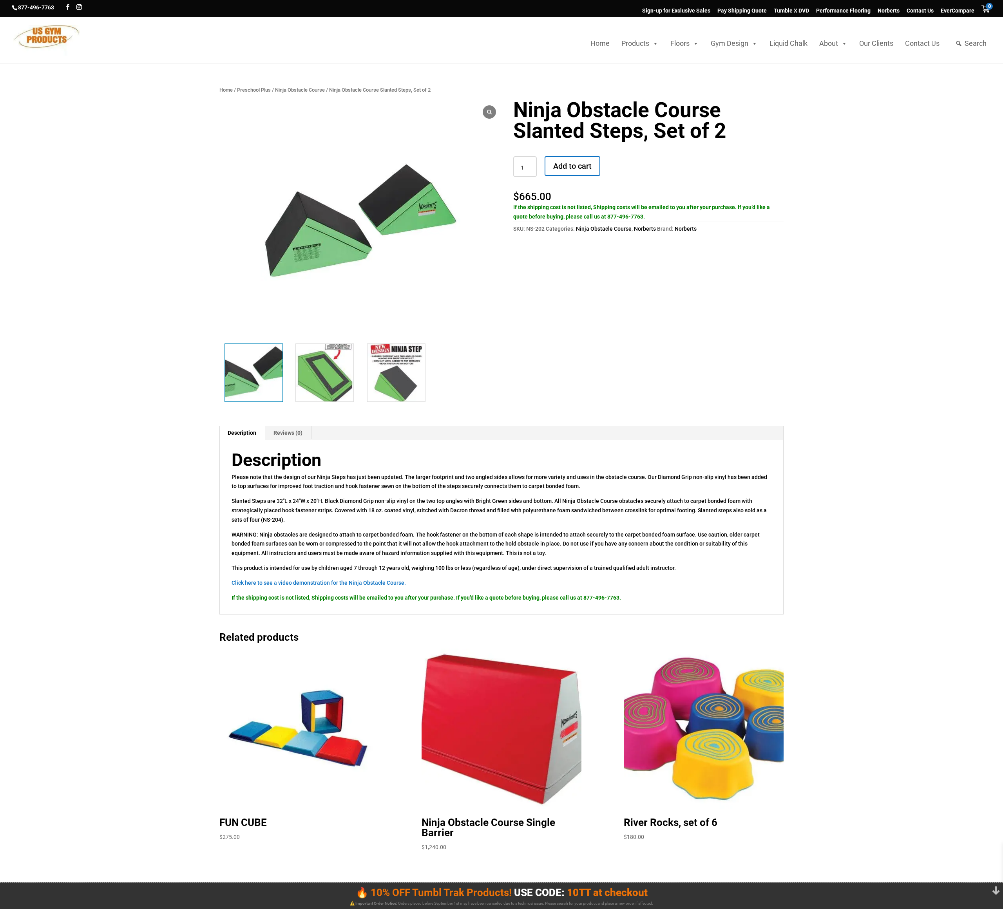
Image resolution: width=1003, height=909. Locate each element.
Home (600, 43)
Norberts (889, 11)
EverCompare (957, 11)
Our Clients (876, 43)
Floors (680, 43)
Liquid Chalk (788, 43)
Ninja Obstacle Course (300, 90)
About (828, 43)
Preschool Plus (254, 90)
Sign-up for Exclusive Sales (676, 11)
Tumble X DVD (791, 11)
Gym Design (729, 43)
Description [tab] (242, 433)
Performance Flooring (843, 11)
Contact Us (920, 11)
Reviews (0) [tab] (287, 433)
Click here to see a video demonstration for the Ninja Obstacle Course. (319, 583)
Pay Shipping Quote (742, 11)
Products (635, 43)
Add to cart (572, 166)
